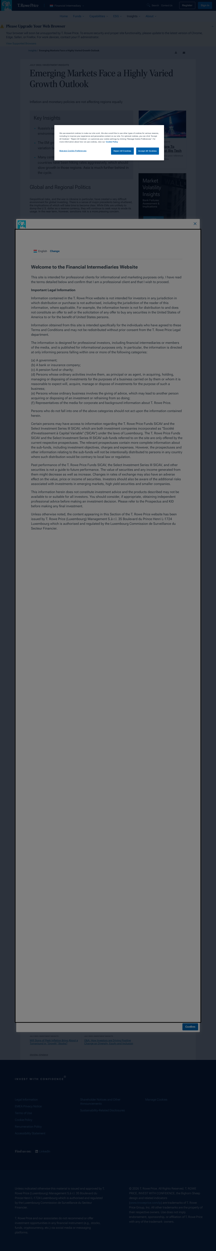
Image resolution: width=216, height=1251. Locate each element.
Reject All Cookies (122, 151)
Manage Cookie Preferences (72, 151)
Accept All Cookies (147, 151)
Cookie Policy (112, 142)
